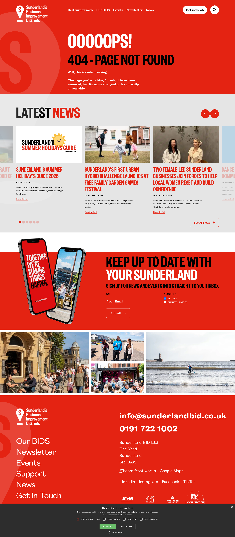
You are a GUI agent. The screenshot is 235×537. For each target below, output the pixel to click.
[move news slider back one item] (205, 113)
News (150, 10)
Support (31, 473)
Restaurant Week (80, 10)
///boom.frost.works (137, 470)
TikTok (189, 481)
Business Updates (177, 302)
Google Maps (171, 470)
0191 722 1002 (148, 428)
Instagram (148, 481)
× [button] (232, 507)
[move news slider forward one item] (214, 113)
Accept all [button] (108, 526)
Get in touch (195, 10)
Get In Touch (38, 494)
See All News (202, 222)
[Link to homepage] (32, 13)
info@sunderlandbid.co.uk (172, 415)
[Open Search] (214, 9)
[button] (117, 532)
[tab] (20, 222)
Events (118, 10)
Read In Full (22, 198)
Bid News (172, 298)
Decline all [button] (126, 526)
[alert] (117, 520)
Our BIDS (103, 10)
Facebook (170, 481)
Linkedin (127, 481)
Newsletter (134, 10)
